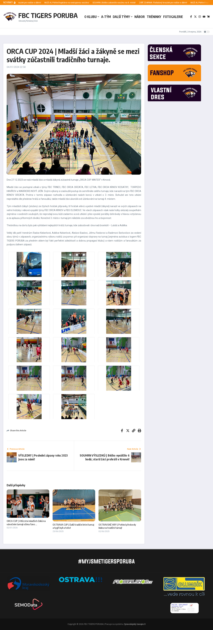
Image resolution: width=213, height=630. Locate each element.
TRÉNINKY (154, 17)
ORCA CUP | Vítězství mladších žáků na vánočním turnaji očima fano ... (26, 522)
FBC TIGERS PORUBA (48, 15)
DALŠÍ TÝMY (121, 17)
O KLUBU (90, 17)
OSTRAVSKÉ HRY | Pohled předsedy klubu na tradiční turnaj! (117, 526)
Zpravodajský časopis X (135, 624)
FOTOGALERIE (173, 17)
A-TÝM (106, 17)
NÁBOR (139, 17)
